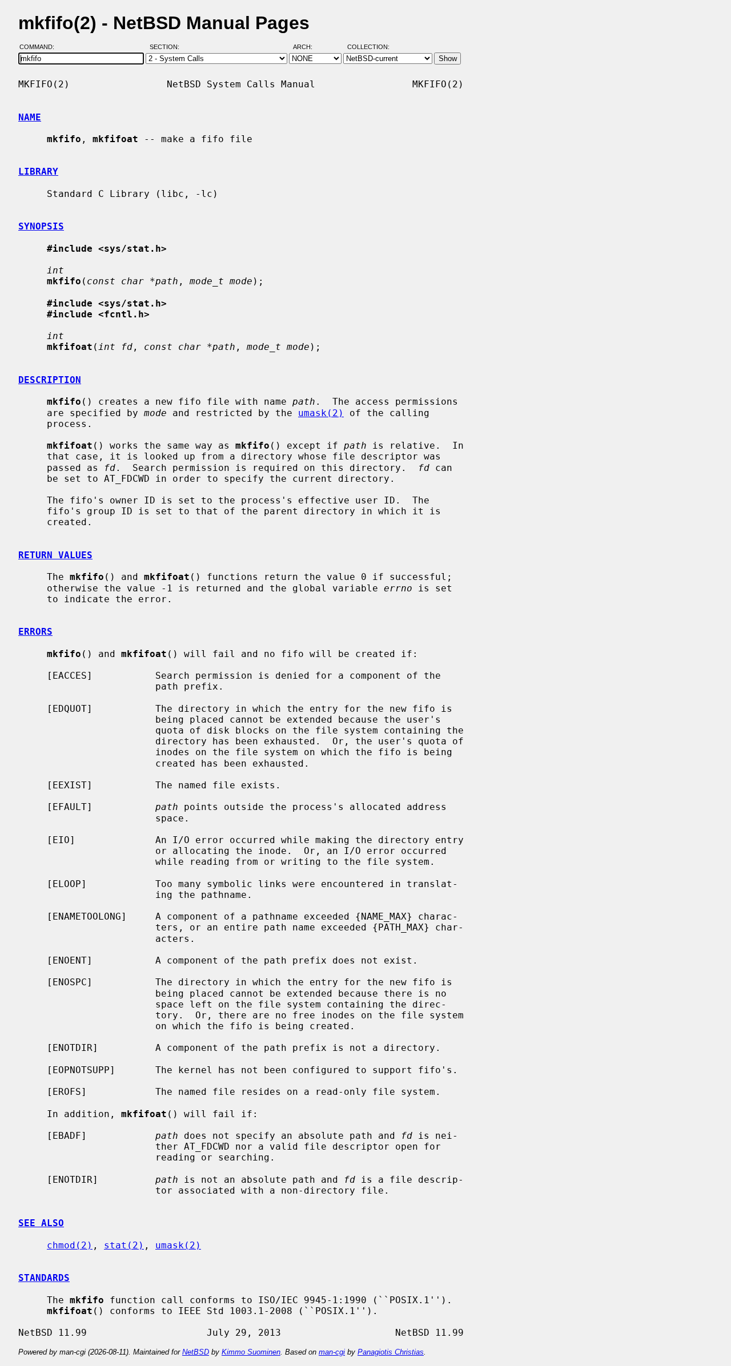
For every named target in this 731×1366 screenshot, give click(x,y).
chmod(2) (70, 1245)
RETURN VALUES (55, 555)
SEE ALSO (41, 1223)
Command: (40, 47)
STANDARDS (44, 1277)
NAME (29, 117)
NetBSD (195, 1352)
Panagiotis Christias (391, 1352)
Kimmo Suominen (251, 1352)
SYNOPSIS (41, 226)
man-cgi (332, 1352)
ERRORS (35, 631)
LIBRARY (38, 171)
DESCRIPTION (49, 379)
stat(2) (124, 1245)
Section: (167, 47)
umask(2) (321, 413)
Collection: (368, 47)
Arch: (308, 47)
